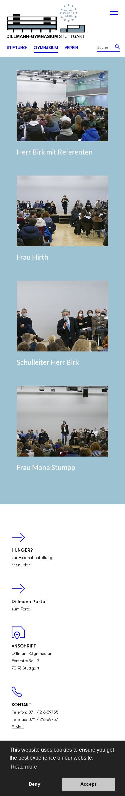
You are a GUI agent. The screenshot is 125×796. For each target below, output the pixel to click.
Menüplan (21, 565)
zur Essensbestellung (32, 558)
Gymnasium (46, 48)
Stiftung (17, 48)
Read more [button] (24, 767)
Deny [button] (34, 784)
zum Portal (21, 609)
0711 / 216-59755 (43, 712)
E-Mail (18, 727)
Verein (71, 48)
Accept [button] (88, 784)
